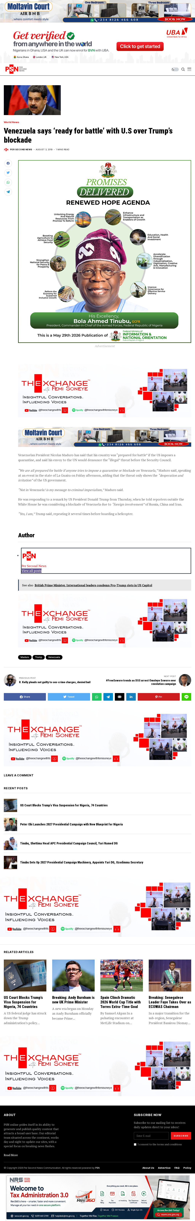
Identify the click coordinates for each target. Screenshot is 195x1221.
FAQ (177, 1167)
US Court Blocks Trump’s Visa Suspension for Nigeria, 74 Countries (64, 805)
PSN (97, 1167)
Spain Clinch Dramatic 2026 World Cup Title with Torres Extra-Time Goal (120, 1002)
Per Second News (21, 149)
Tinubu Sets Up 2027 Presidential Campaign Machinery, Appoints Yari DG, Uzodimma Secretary (81, 862)
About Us (148, 1167)
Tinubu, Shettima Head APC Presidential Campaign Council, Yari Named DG (69, 843)
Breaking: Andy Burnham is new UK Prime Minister (73, 999)
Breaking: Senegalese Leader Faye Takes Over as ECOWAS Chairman (170, 1002)
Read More (11, 1155)
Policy (187, 1167)
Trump (38, 657)
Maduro (25, 657)
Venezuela (54, 657)
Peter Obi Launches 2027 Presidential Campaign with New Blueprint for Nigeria (71, 824)
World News (11, 122)
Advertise (164, 1167)
